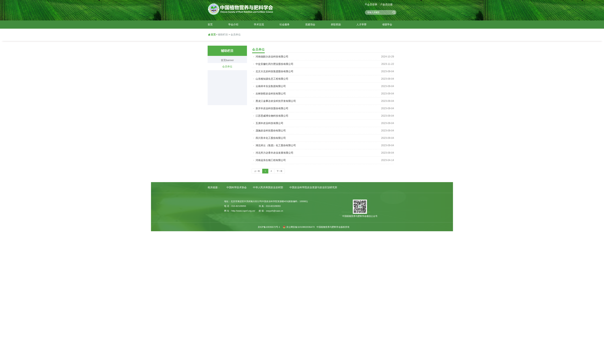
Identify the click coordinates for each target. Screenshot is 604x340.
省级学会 (387, 24)
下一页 (279, 171)
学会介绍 (233, 24)
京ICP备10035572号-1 (269, 227)
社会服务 (285, 24)
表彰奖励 (336, 24)
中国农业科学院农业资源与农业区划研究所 (313, 187)
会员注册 (388, 4)
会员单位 (236, 34)
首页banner (227, 60)
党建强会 (310, 24)
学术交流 (259, 24)
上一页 (257, 171)
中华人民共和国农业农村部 (268, 187)
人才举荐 (361, 24)
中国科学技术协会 (236, 187)
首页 (210, 24)
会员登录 (372, 4)
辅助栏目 (223, 34)
